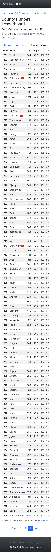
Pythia (39, 542)
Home (5, 13)
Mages (7, 45)
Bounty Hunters (38, 45)
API (29, 542)
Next (36, 528)
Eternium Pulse (12, 4)
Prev (14, 528)
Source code (18, 542)
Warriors (21, 45)
